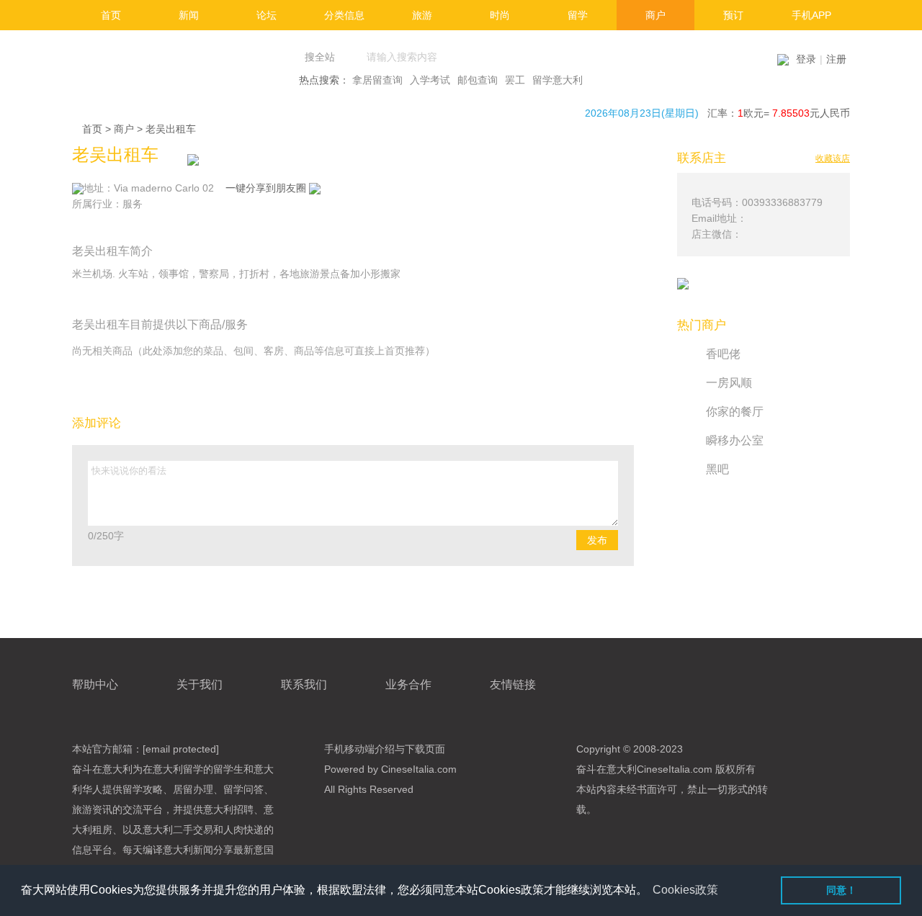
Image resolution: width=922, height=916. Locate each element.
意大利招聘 (228, 809)
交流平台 (142, 809)
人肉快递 (243, 829)
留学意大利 (557, 80)
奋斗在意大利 (102, 769)
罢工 (515, 80)
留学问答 (243, 789)
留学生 (228, 769)
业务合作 (408, 684)
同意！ (841, 890)
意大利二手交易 (178, 829)
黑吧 (717, 469)
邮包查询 (477, 80)
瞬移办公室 (735, 440)
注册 (836, 59)
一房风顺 (729, 383)
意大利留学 (178, 769)
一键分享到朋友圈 (267, 188)
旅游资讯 (92, 809)
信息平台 (92, 850)
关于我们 (199, 684)
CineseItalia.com (674, 769)
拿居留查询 (377, 80)
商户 (124, 129)
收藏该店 (832, 158)
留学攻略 (142, 789)
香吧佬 (723, 354)
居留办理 (193, 789)
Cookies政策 (685, 890)
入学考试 (430, 80)
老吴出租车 (171, 129)
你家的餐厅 (735, 411)
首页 (92, 129)
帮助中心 (95, 684)
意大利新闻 (188, 850)
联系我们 (304, 684)
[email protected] (181, 749)
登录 (806, 59)
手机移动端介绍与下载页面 (384, 749)
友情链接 (513, 684)
